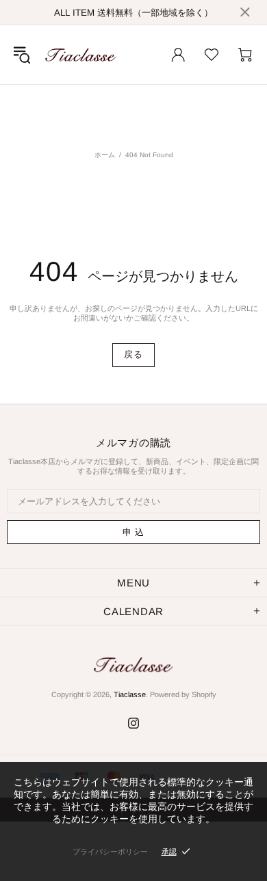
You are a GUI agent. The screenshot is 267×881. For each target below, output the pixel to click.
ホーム (104, 155)
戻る (133, 354)
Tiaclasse (81, 54)
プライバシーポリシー (110, 852)
